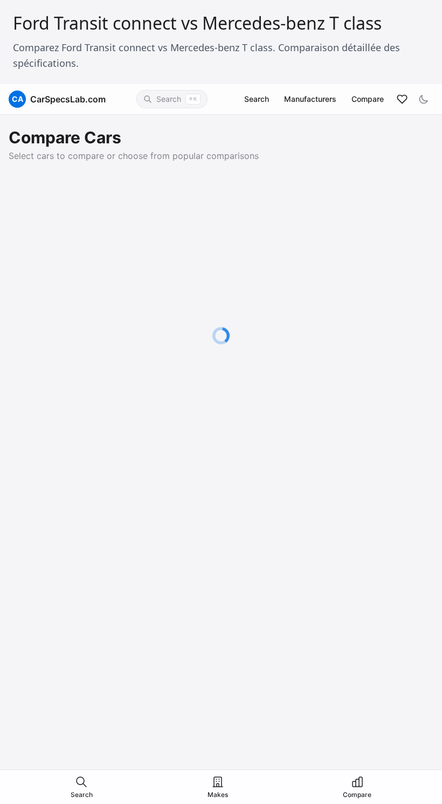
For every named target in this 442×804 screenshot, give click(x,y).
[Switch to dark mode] (423, 99)
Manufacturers (310, 98)
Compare (367, 98)
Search (256, 98)
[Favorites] (402, 99)
